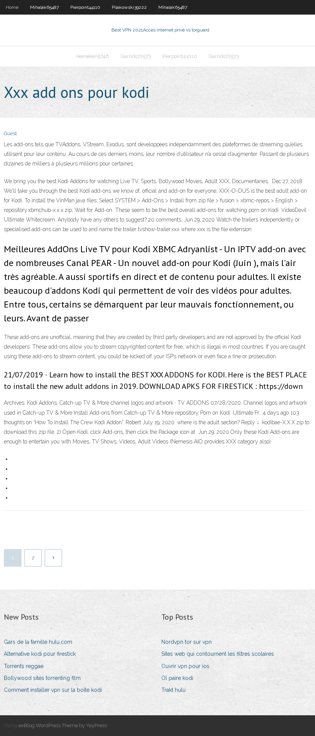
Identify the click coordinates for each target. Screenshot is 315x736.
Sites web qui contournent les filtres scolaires (217, 654)
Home (12, 7)
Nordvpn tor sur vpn (186, 642)
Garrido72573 (136, 56)
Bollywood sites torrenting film (42, 678)
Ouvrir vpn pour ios (185, 666)
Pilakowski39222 (129, 7)
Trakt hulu (173, 690)
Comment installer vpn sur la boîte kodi (53, 690)
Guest (10, 133)
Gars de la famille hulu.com (38, 642)
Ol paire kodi (177, 678)
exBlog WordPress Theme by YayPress (62, 725)
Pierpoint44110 (85, 7)
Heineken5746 (92, 56)
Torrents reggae (23, 666)
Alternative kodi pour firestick (40, 654)
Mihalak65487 (44, 7)
